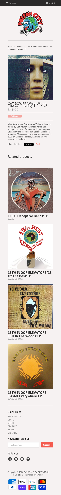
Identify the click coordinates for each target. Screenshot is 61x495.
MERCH (11, 423)
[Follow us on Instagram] (16, 460)
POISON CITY (14, 416)
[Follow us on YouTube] (22, 460)
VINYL (11, 420)
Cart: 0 (52, 3)
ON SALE (12, 433)
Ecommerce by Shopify (32, 475)
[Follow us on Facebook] (10, 460)
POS (15, 475)
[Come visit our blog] (28, 460)
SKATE (11, 429)
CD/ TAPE (12, 426)
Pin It (38, 144)
